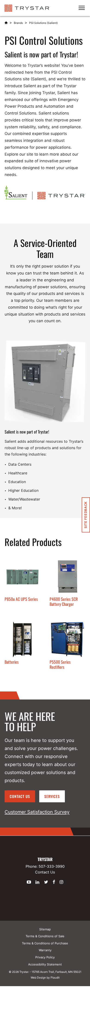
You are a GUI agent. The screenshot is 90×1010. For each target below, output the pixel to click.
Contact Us (20, 796)
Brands (18, 23)
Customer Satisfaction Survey (37, 812)
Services (52, 796)
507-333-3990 (52, 866)
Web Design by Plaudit (45, 977)
